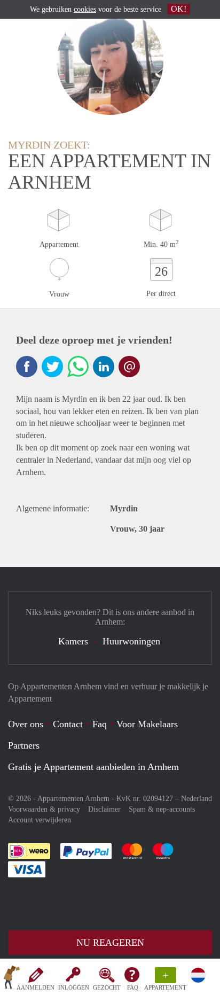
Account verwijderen (39, 820)
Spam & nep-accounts (162, 809)
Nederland (196, 799)
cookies (85, 9)
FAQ (132, 987)
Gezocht (107, 987)
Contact (68, 724)
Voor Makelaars (147, 724)
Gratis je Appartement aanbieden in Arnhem (93, 766)
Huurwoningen (131, 641)
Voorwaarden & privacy (44, 809)
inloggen (73, 987)
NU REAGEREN (110, 942)
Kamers (73, 641)
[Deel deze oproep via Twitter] (52, 366)
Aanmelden (35, 987)
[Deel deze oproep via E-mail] (129, 366)
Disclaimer (104, 809)
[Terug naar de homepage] (12, 979)
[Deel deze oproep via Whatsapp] (78, 366)
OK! (178, 8)
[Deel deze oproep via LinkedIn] (103, 366)
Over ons (25, 724)
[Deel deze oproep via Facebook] (26, 366)
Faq (99, 724)
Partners (24, 745)
